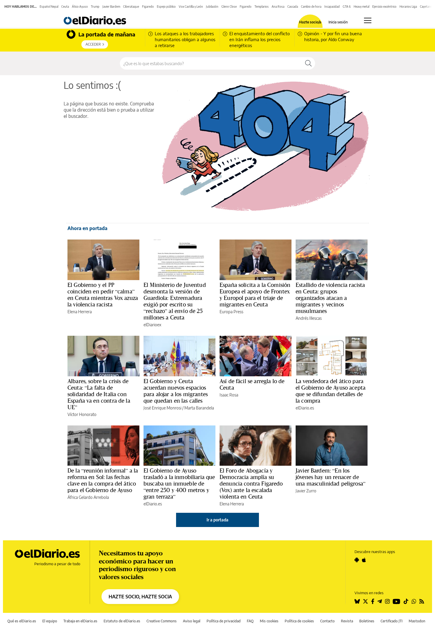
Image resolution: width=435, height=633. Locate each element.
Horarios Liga (408, 6)
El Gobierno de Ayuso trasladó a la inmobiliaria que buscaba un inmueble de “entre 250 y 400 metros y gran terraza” (179, 483)
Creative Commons (161, 621)
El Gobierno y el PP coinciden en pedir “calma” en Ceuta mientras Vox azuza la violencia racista (102, 294)
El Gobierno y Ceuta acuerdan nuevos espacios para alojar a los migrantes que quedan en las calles (176, 390)
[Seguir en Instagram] (387, 601)
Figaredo (148, 6)
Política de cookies (299, 621)
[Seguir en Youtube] (396, 601)
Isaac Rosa (229, 394)
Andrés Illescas (309, 318)
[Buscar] (308, 63)
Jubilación (212, 6)
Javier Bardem (111, 6)
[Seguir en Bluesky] (357, 601)
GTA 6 (347, 6)
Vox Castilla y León (191, 6)
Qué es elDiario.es (21, 621)
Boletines (366, 621)
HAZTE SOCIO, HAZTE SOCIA (140, 597)
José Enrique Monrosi (162, 407)
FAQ (250, 621)
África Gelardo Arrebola (88, 497)
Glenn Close (229, 6)
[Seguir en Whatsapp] (414, 601)
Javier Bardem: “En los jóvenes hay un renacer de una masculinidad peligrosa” (330, 477)
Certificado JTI (391, 621)
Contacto (327, 621)
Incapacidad (332, 6)
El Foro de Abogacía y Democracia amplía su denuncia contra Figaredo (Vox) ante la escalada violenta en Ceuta (251, 483)
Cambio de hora (311, 6)
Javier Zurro (306, 490)
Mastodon (417, 621)
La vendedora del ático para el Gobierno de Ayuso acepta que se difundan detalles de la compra (330, 390)
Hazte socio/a (310, 22)
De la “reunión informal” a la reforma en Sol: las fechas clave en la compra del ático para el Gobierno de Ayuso (102, 480)
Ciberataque (131, 6)
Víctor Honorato (81, 414)
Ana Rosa (278, 6)
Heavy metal (361, 6)
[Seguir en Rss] (421, 601)
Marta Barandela (199, 407)
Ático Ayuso (80, 6)
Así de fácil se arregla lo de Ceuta (252, 384)
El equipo (49, 621)
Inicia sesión (338, 22)
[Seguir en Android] (357, 560)
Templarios (261, 6)
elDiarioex (152, 324)
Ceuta (65, 6)
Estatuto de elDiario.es (122, 621)
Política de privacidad (224, 621)
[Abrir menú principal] (367, 20)
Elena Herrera (79, 311)
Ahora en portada (87, 228)
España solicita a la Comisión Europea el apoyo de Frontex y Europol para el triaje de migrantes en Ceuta (255, 294)
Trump (95, 6)
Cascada (292, 6)
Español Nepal (49, 6)
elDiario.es (305, 407)
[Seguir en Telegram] (379, 601)
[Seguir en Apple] (364, 560)
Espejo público (166, 6)
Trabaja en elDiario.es (80, 621)
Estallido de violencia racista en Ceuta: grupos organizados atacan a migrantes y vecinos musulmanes (330, 297)
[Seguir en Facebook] (372, 601)
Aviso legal (191, 621)
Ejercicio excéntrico (384, 6)
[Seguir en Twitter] (365, 601)
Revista (347, 621)
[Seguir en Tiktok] (406, 601)
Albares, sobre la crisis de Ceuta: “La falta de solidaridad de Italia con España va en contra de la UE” (98, 394)
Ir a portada (217, 519)
